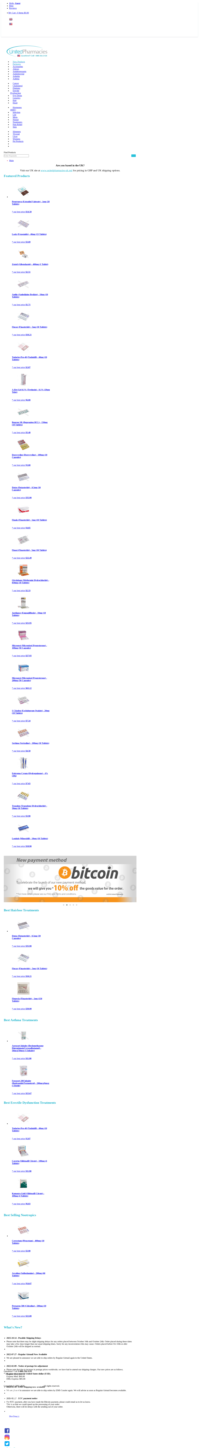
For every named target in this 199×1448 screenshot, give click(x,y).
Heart (15, 103)
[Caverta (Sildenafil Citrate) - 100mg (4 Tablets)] (23, 1156)
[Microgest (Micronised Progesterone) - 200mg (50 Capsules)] (23, 673)
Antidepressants (19, 71)
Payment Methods (11, 1390)
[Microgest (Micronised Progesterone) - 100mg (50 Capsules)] (23, 640)
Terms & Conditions (12, 1398)
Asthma (16, 79)
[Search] (133, 155)
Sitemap (7, 1402)
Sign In (14, 29)
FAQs (6, 1393)
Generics (16, 98)
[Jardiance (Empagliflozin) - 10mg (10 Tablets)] (23, 608)
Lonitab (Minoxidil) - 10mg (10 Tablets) (30, 838)
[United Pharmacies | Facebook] (7, 1433)
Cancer (16, 83)
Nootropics (17, 122)
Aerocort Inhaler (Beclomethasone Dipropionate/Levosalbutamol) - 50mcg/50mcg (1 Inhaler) (27, 1048)
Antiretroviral (18, 74)
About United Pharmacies (15, 1395)
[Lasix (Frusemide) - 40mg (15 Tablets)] (23, 229)
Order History (10, 1417)
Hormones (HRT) (16, 108)
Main (11, 160)
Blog (11, 6)
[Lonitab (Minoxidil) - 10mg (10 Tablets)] (23, 833)
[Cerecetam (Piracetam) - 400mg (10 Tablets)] (23, 1236)
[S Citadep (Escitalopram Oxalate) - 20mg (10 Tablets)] (23, 706)
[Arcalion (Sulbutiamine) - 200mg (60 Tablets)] (23, 1268)
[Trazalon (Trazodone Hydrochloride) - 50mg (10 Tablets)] (23, 801)
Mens (15, 117)
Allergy (16, 69)
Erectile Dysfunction (15, 92)
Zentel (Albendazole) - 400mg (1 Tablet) (30, 264)
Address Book (10, 1414)
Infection (16, 112)
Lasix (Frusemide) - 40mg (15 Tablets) (29, 234)
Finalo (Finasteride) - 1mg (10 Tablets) (29, 520)
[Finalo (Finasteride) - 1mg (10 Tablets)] (23, 515)
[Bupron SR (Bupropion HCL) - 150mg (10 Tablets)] (23, 417)
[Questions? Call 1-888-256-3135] (27, 51)
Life (14, 115)
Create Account (15, 34)
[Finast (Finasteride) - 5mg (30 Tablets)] (23, 545)
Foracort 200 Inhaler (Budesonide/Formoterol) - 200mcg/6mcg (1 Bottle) (30, 1083)
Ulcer (15, 136)
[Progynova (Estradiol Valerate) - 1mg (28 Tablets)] (23, 197)
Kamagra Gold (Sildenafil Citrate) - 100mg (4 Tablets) (28, 1194)
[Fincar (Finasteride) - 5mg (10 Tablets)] (23, 322)
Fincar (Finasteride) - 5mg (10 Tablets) (29, 327)
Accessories (18, 66)
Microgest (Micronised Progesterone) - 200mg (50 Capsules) (29, 679)
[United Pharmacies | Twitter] (7, 1446)
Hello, (14, 3)
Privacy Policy (10, 1400)
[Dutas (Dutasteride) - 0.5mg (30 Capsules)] (23, 483)
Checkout (8, 1424)
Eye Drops (17, 95)
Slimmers (17, 131)
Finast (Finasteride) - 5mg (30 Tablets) (29, 550)
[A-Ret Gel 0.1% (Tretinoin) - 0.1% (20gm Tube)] (23, 385)
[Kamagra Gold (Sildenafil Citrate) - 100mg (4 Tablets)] (23, 1189)
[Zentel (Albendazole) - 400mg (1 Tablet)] (23, 259)
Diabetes (16, 88)
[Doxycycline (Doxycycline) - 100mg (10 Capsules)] (23, 450)
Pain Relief (17, 124)
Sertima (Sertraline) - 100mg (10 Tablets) (30, 743)
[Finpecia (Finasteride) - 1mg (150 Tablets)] (23, 994)
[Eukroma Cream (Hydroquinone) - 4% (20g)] (23, 768)
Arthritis (16, 76)
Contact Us (8, 1405)
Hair (15, 100)
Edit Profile (9, 1412)
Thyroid (16, 134)
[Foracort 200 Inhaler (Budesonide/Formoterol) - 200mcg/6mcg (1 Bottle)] (23, 1076)
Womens (16, 139)
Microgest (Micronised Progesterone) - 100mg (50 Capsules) (29, 646)
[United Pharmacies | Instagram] (7, 1440)
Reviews (13, 8)
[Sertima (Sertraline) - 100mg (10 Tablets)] (23, 738)
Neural (16, 119)
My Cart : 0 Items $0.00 (18, 13)
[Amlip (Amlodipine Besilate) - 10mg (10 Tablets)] (23, 289)
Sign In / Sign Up (11, 1409)
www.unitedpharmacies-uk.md (56, 170)
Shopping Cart (10, 1422)
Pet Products (18, 141)
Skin (15, 127)
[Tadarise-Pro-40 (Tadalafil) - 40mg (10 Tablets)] (23, 352)
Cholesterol (17, 86)
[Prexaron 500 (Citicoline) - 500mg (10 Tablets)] (23, 1301)
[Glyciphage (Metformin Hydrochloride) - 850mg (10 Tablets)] (23, 575)
